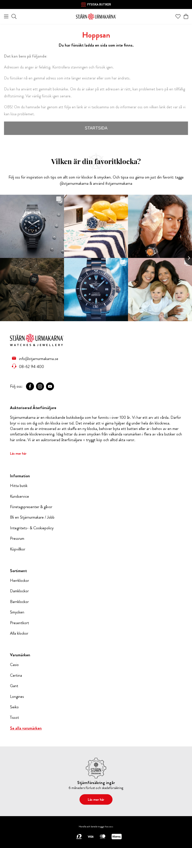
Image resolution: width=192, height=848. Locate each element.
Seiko (14, 707)
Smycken (17, 612)
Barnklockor (19, 602)
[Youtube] (50, 386)
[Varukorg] (186, 16)
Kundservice (19, 496)
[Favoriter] (178, 16)
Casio (14, 664)
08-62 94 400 (31, 366)
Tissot (14, 717)
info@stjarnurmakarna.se (38, 358)
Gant (14, 686)
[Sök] (14, 16)
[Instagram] (40, 386)
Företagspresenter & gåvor (31, 507)
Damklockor (19, 591)
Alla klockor (19, 633)
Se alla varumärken (26, 728)
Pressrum (17, 538)
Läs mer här (18, 453)
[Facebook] (30, 386)
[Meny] (6, 16)
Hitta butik (19, 485)
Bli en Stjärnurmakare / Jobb (32, 517)
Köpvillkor (17, 549)
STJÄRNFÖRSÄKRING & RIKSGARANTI (99, 5)
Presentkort (19, 623)
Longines (17, 696)
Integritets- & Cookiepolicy (32, 528)
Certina (16, 675)
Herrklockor (19, 580)
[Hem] (96, 16)
